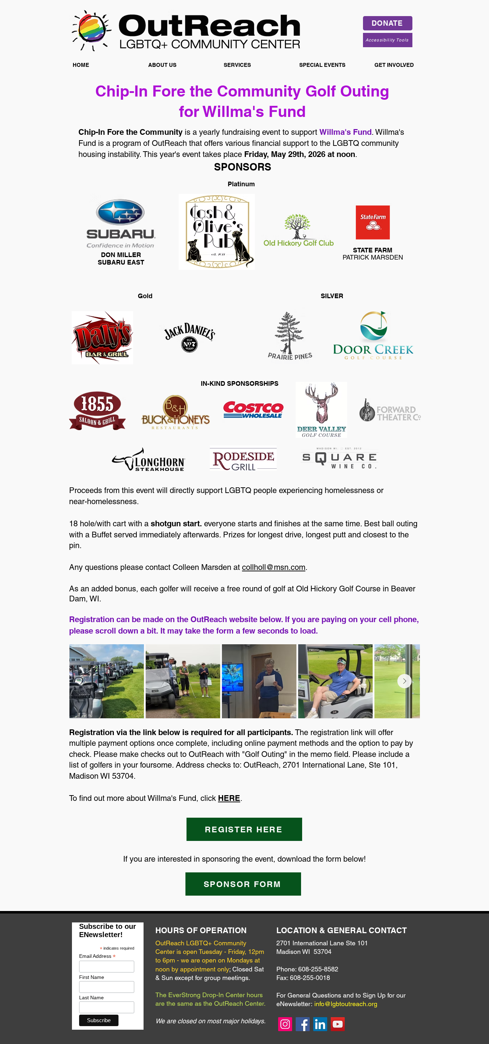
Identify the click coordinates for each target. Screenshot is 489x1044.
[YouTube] (338, 1024)
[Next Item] (404, 681)
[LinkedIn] (320, 1024)
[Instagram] (285, 1024)
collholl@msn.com (273, 567)
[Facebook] (303, 1024)
